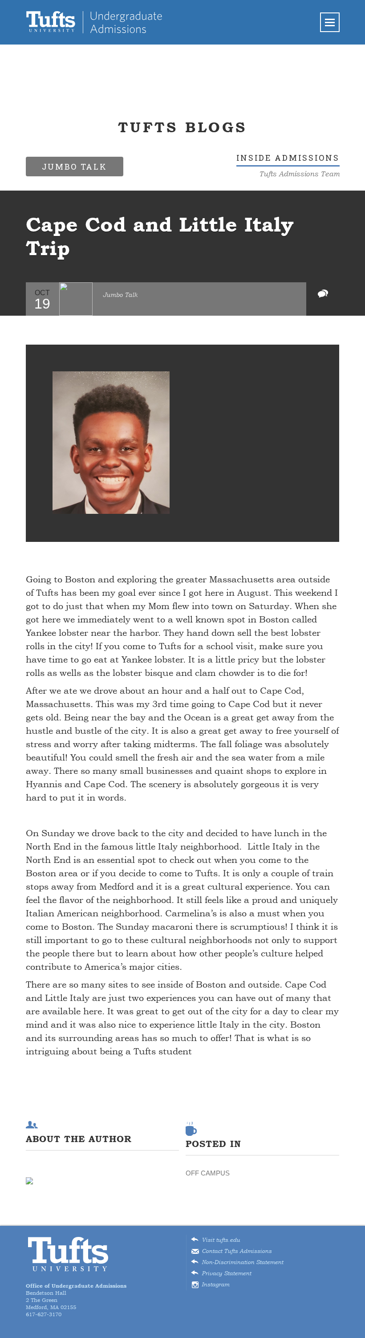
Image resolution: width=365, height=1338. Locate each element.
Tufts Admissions (94, 22)
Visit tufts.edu (221, 1240)
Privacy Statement (226, 1273)
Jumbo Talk (120, 295)
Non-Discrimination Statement (242, 1262)
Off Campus (208, 1173)
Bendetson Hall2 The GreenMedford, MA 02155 (76, 1296)
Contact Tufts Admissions (237, 1251)
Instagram (215, 1284)
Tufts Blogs (182, 127)
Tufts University (68, 1254)
